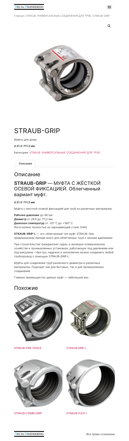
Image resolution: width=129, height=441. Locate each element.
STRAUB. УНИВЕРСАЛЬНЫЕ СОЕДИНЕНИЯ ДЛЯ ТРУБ (58, 15)
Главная (19, 15)
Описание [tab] (25, 163)
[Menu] (109, 7)
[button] (109, 26)
